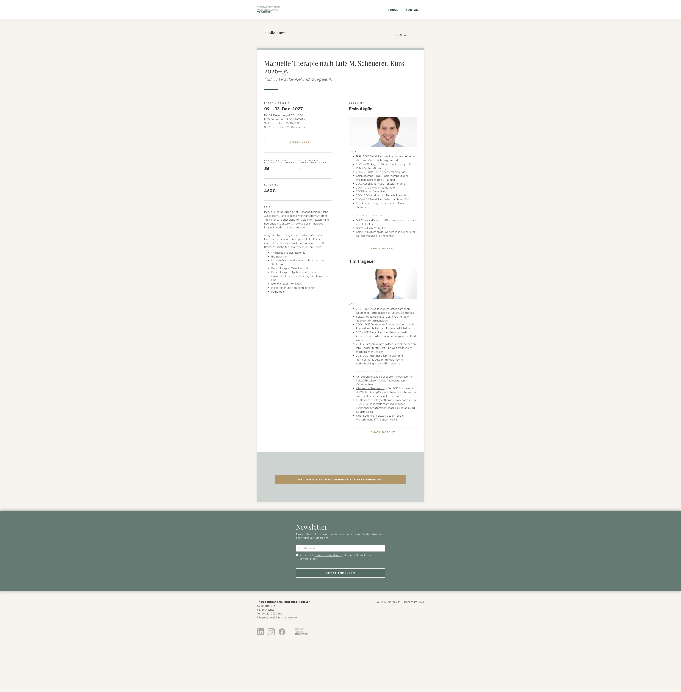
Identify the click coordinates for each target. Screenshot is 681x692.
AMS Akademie (365, 415)
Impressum (393, 601)
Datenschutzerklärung (328, 555)
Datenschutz (409, 601)
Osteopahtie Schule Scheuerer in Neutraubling (384, 376)
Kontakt (412, 9)
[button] (402, 35)
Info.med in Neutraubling (371, 388)
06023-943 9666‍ (271, 613)
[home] (268, 9)
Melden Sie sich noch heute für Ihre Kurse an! (340, 479)
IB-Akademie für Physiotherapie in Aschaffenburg (386, 400)
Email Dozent (383, 248)
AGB (421, 601)
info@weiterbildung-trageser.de (277, 617)
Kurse (393, 9)
